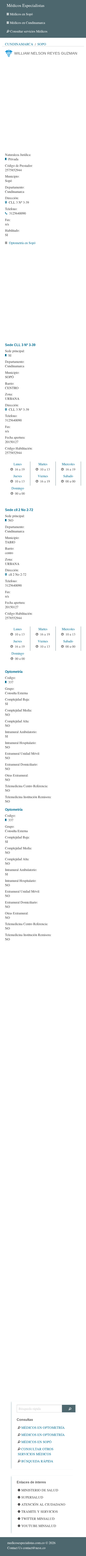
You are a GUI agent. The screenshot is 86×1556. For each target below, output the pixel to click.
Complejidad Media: (18, 710)
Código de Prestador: (19, 165)
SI (6, 235)
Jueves (17, 476)
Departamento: (14, 187)
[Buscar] (69, 1408)
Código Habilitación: (19, 448)
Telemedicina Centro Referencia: (26, 786)
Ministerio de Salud (39, 1490)
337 (10, 682)
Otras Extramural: (16, 775)
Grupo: (9, 688)
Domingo (17, 488)
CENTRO (12, 388)
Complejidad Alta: (17, 721)
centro (9, 552)
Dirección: (12, 198)
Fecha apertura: (15, 437)
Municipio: (12, 176)
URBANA (12, 398)
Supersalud (32, 1497)
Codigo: (10, 677)
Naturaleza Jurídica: (18, 154)
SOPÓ (9, 377)
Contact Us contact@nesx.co (26, 1548)
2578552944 (13, 618)
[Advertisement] (43, 103)
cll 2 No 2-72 (17, 574)
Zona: (9, 394)
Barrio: (9, 383)
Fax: (8, 219)
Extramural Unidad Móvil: (22, 753)
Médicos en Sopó (21, 14)
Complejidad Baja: (17, 699)
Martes (42, 464)
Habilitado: (12, 230)
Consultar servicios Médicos (28, 31)
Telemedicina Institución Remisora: (28, 797)
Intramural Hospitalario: (20, 742)
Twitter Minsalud (38, 1518)
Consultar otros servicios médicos (35, 1451)
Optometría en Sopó (22, 243)
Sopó (41, 44)
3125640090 (17, 213)
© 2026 (31, 1542)
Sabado (68, 476)
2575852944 (13, 170)
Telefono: (11, 209)
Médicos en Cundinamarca (27, 22)
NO (10, 520)
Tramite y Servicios (39, 1511)
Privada (13, 159)
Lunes (18, 464)
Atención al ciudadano (43, 1504)
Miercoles (68, 464)
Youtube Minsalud (38, 1525)
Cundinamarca (19, 44)
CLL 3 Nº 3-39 (19, 202)
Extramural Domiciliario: (21, 764)
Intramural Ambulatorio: (21, 732)
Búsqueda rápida (37, 1461)
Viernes (43, 476)
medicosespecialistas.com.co (26, 1542)
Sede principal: (15, 351)
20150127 (11, 441)
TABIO (10, 542)
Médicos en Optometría (43, 1427)
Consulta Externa (16, 693)
